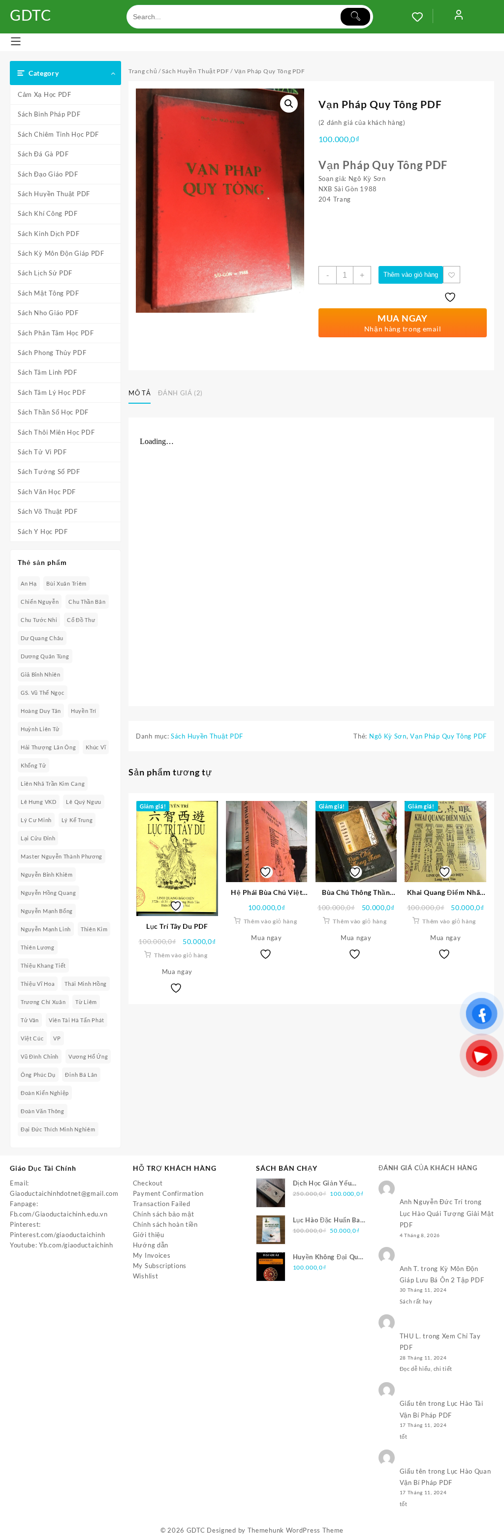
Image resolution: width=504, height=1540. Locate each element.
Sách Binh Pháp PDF (49, 114)
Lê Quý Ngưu (83, 802)
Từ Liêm (86, 1002)
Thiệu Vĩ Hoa (38, 983)
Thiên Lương (38, 947)
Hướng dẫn (150, 1245)
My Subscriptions (160, 1266)
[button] (289, 104)
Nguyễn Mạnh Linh (46, 929)
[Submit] (355, 17)
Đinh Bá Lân (81, 1074)
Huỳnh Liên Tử (40, 729)
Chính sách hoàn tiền (165, 1224)
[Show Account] (458, 17)
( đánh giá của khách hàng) (362, 122)
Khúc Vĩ (96, 747)
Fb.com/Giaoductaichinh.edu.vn (58, 1214)
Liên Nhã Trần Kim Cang (53, 783)
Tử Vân (30, 1020)
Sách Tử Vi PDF (42, 452)
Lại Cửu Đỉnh (38, 838)
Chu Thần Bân (86, 601)
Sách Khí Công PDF (48, 213)
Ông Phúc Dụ (38, 1074)
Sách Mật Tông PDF (48, 293)
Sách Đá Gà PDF (43, 154)
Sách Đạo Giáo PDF (48, 174)
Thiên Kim (94, 929)
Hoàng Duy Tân (41, 711)
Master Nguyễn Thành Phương (61, 856)
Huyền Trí (83, 711)
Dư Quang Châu (42, 638)
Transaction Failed (161, 1204)
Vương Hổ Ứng (88, 1056)
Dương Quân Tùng (45, 656)
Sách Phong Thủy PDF (52, 352)
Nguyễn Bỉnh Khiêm (47, 874)
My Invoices (152, 1255)
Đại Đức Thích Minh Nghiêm (58, 1129)
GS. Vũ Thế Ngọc (42, 692)
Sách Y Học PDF (43, 531)
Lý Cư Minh (36, 820)
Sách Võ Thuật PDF (48, 511)
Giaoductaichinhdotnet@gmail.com (64, 1193)
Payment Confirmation (168, 1193)
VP (57, 1038)
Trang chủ (142, 71)
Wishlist (145, 1276)
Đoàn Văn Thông (42, 1111)
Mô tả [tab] (139, 393)
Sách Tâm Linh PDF (47, 372)
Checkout (148, 1183)
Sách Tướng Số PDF (49, 471)
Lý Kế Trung (77, 820)
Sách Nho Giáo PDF (48, 313)
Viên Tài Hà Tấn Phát (76, 1020)
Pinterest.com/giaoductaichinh (57, 1235)
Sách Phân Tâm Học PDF (56, 333)
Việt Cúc (32, 1038)
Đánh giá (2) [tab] (180, 393)
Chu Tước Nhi (39, 620)
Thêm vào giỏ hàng (410, 274)
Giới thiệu (148, 1235)
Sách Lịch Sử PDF (45, 273)
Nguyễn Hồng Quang (48, 892)
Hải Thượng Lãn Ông (48, 747)
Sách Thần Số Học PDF (53, 412)
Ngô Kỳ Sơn (388, 736)
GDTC (31, 15)
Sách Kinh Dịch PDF (49, 233)
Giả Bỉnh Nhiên (41, 674)
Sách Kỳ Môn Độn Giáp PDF (61, 253)
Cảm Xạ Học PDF (44, 94)
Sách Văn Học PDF (47, 492)
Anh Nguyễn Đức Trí (431, 1202)
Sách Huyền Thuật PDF (54, 194)
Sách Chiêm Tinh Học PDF (58, 134)
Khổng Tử (33, 765)
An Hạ (29, 583)
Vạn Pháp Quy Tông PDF (448, 736)
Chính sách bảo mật (163, 1214)
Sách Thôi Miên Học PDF (56, 432)
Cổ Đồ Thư (81, 620)
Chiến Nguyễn (40, 601)
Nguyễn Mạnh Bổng (47, 911)
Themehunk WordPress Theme (296, 1530)
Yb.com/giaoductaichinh (76, 1245)
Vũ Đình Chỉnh (40, 1056)
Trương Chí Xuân (43, 1002)
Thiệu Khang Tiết (43, 965)
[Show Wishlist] (422, 17)
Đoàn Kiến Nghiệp (45, 1093)
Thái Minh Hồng (85, 983)
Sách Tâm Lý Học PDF (52, 392)
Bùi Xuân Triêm (66, 583)
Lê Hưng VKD (39, 802)
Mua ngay (177, 972)
